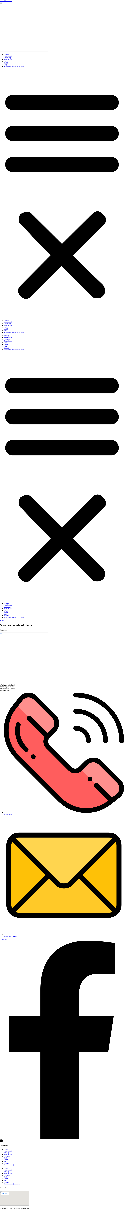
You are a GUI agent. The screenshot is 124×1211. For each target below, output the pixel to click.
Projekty (6, 54)
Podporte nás (8, 59)
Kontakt (6, 348)
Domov (6, 1149)
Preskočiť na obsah (6, 1)
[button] (62, 193)
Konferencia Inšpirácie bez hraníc (14, 66)
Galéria (6, 63)
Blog (5, 65)
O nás (5, 61)
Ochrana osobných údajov (12, 1165)
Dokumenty (7, 58)
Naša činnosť (8, 56)
